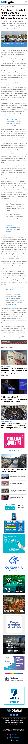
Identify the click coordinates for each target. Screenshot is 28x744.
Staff (11, 724)
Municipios (22, 718)
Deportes (7, 720)
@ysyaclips (14, 119)
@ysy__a (7, 119)
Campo (21, 720)
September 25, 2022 (10, 125)
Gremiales (16, 718)
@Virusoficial (9, 290)
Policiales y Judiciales (18, 722)
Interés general (15, 720)
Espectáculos (8, 722)
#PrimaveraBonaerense (11, 225)
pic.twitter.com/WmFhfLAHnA (13, 227)
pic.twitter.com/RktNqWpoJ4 (12, 298)
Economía (10, 718)
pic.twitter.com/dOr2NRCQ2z (13, 121)
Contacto (15, 724)
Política (5, 718)
